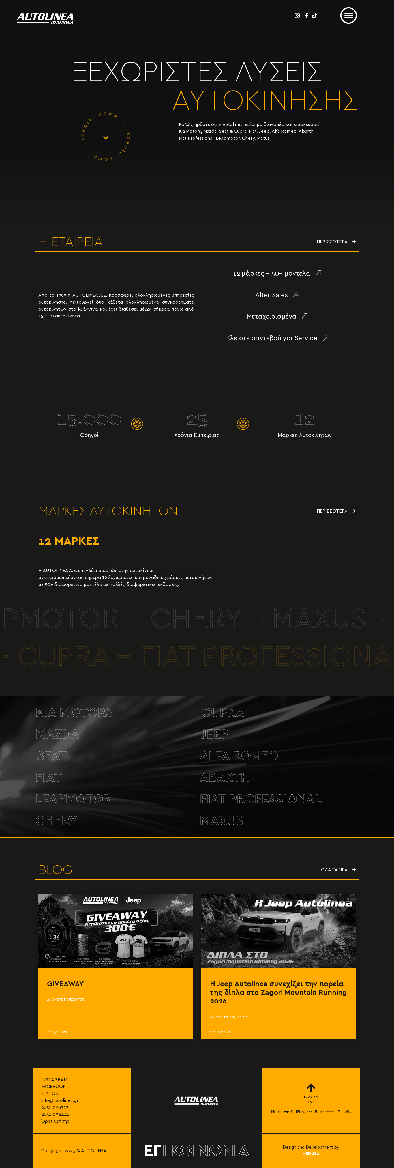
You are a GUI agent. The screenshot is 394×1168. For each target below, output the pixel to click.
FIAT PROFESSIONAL (261, 799)
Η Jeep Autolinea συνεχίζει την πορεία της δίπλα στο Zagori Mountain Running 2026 (278, 992)
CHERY (56, 820)
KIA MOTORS (74, 712)
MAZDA (57, 734)
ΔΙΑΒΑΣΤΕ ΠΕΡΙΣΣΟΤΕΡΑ (66, 999)
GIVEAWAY (65, 984)
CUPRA (222, 712)
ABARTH (225, 777)
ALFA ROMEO (239, 756)
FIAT (48, 777)
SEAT (52, 756)
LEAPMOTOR (73, 799)
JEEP (214, 734)
